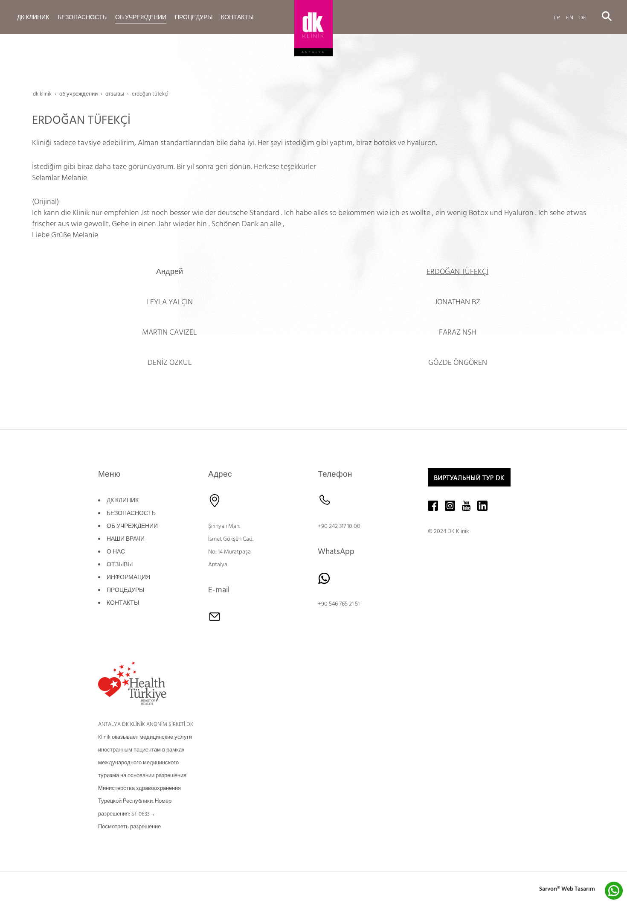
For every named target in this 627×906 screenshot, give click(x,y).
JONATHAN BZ (457, 302)
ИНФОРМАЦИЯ (128, 577)
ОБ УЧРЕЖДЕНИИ (132, 526)
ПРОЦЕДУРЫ (125, 590)
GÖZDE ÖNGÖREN (457, 362)
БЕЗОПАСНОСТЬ (131, 513)
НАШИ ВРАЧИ (126, 539)
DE (582, 17)
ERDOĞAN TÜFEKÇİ (457, 271)
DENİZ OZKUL (170, 362)
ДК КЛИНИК (123, 500)
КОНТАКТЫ (123, 603)
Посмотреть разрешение (129, 826)
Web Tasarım (578, 889)
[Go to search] (606, 17)
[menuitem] (33, 17)
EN (570, 17)
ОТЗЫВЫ (120, 564)
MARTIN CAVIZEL (169, 332)
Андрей (169, 271)
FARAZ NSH (457, 332)
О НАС (116, 552)
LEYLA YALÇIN (169, 302)
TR (556, 17)
